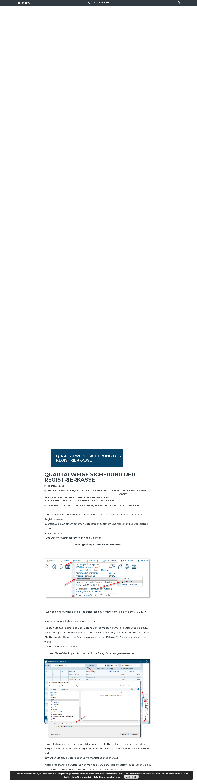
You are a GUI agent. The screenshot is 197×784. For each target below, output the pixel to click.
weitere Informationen (113, 777)
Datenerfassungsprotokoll (132, 491)
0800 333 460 (100, 2)
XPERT (111, 501)
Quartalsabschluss (98, 497)
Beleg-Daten (95, 491)
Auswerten (81, 491)
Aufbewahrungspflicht (61, 491)
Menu (26, 2)
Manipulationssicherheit (58, 497)
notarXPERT (79, 497)
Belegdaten (109, 491)
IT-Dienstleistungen (82, 506)
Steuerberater (99, 501)
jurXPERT (123, 494)
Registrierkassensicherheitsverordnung (67, 501)
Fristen (66, 506)
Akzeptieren (131, 776)
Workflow (126, 506)
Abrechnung (54, 506)
